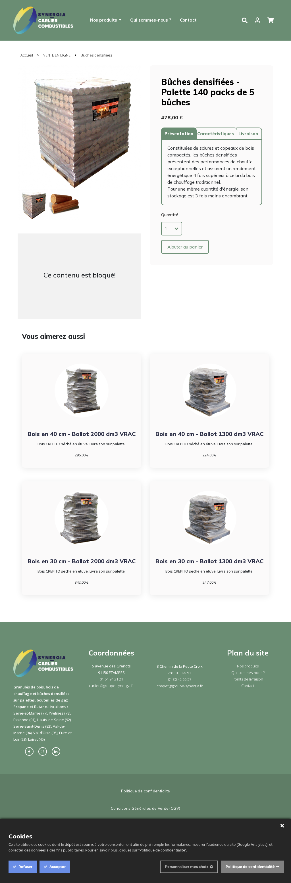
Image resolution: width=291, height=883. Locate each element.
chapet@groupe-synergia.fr (180, 685)
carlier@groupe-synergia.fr (111, 685)
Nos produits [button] (104, 20)
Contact (188, 20)
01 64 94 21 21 (111, 679)
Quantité (169, 214)
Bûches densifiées (96, 55)
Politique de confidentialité (145, 791)
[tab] (179, 134)
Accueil (26, 55)
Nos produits (248, 666)
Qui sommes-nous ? (150, 20)
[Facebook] (30, 751)
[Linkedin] (57, 751)
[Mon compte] (257, 21)
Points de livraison (247, 679)
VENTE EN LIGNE (56, 55)
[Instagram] (44, 751)
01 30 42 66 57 (179, 679)
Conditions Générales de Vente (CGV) (145, 808)
